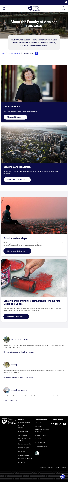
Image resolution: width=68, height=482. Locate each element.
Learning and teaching (24, 444)
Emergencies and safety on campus (42, 430)
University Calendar (23, 455)
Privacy (57, 467)
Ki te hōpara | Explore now (16, 251)
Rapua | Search (9, 400)
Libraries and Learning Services (24, 439)
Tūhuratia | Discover (14, 117)
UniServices (21, 462)
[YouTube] (64, 424)
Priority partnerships (15, 238)
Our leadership (11, 106)
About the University (24, 422)
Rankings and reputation (17, 166)
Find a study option (23, 447)
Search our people (19, 390)
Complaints (38, 438)
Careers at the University (25, 459)
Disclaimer (63, 467)
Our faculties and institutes (23, 426)
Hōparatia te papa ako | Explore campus (18, 352)
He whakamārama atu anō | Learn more (18, 377)
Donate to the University (42, 435)
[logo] (34, 8)
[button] (66, 2)
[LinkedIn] (56, 424)
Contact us (38, 422)
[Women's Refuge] (37, 455)
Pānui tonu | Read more (15, 316)
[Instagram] (60, 424)
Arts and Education (14, 53)
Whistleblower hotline (41, 446)
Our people (21, 451)
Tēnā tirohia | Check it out (16, 179)
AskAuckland (38, 426)
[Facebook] (52, 424)
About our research (23, 431)
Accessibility (43, 467)
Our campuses (22, 435)
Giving (14, 365)
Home (3, 53)
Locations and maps (19, 339)
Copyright (50, 467)
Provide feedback (40, 442)
